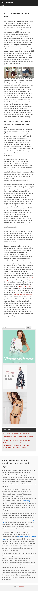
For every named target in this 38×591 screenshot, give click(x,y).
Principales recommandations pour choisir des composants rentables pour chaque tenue (16, 446)
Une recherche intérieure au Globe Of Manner (16, 433)
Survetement (7, 2)
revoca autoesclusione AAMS (23, 294)
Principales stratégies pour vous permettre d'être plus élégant (18, 437)
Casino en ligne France (25, 286)
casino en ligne (26, 501)
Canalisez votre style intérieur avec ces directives (16, 440)
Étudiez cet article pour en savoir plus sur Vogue (16, 443)
